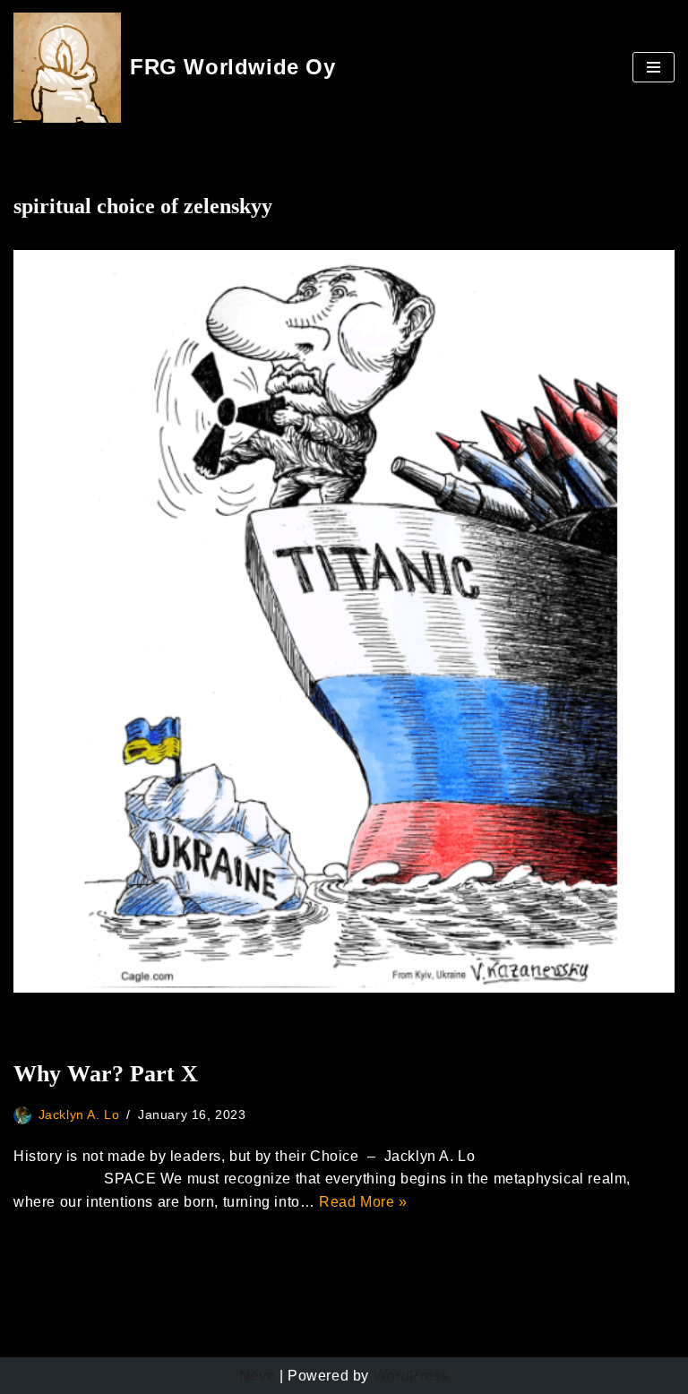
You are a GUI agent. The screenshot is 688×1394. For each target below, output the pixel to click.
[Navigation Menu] (653, 67)
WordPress (411, 1375)
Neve (257, 1375)
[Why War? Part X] (344, 621)
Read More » (363, 1201)
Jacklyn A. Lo (79, 1114)
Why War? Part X (105, 1074)
